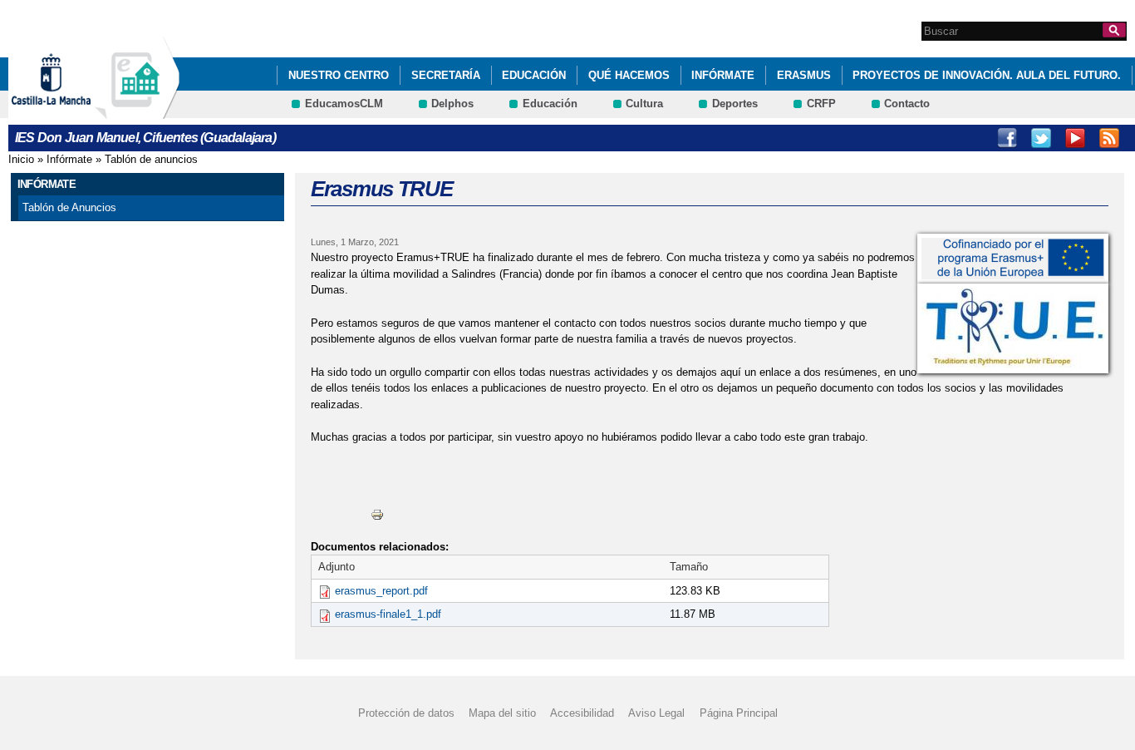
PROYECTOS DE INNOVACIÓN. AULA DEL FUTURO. (986, 75)
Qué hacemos (629, 75)
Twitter (1041, 138)
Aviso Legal (656, 713)
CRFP (821, 103)
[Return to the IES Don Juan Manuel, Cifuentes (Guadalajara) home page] (137, 111)
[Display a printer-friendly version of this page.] (377, 513)
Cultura (644, 103)
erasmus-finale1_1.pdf (388, 614)
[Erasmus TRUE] (1012, 259)
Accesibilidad (582, 713)
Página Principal (739, 713)
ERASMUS (804, 75)
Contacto (907, 103)
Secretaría (445, 75)
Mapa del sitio (502, 713)
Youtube (1075, 138)
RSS (1109, 138)
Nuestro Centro (338, 75)
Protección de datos (406, 713)
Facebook (1007, 138)
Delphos (452, 103)
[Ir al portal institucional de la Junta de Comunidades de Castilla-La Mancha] (71, 111)
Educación (534, 75)
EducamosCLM (344, 103)
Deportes (735, 103)
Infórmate (722, 75)
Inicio (21, 159)
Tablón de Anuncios (69, 207)
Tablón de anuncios (151, 159)
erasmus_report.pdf (381, 591)
